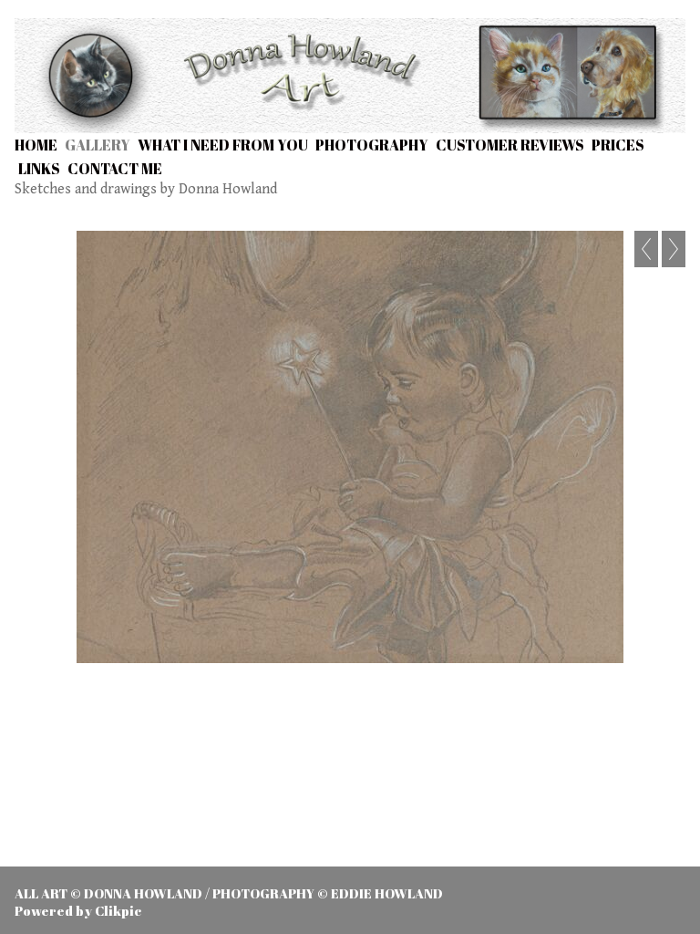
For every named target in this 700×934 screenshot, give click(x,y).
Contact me (114, 169)
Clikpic (118, 910)
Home (36, 145)
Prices (618, 145)
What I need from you (223, 145)
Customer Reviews (510, 145)
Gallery (97, 145)
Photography (371, 145)
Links (39, 169)
